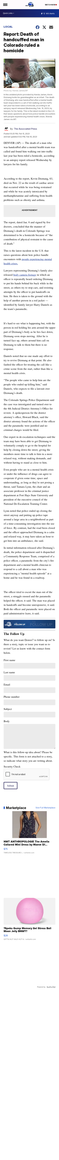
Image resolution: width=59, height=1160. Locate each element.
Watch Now (50, 5)
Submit (10, 785)
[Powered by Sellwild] (51, 987)
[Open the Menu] (5, 4)
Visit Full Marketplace (45, 808)
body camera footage (24, 274)
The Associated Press (25, 128)
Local (8, 26)
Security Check (12, 766)
